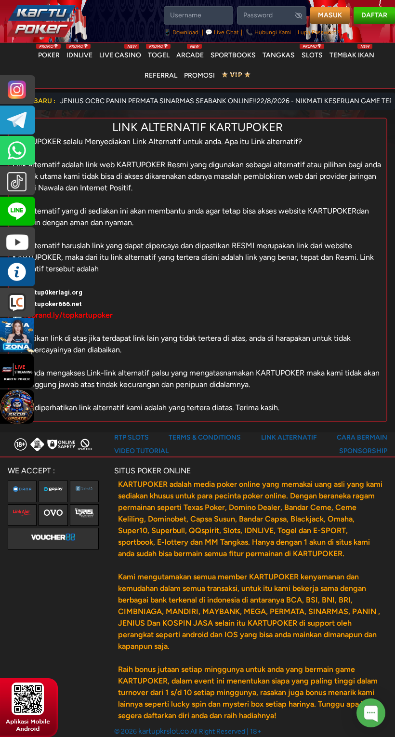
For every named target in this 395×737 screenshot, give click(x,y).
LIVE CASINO (120, 53)
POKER (49, 53)
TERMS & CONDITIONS (205, 437)
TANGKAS (279, 55)
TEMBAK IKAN (351, 53)
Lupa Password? (319, 32)
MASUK (330, 15)
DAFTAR (374, 15)
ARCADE (190, 53)
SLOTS (312, 53)
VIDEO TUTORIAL (141, 451)
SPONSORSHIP (363, 451)
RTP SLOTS (131, 437)
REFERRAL (161, 75)
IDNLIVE (79, 53)
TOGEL (159, 53)
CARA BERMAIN (362, 437)
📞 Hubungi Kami (268, 32)
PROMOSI (199, 75)
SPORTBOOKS (233, 55)
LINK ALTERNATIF (289, 437)
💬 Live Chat (222, 32)
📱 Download (182, 32)
